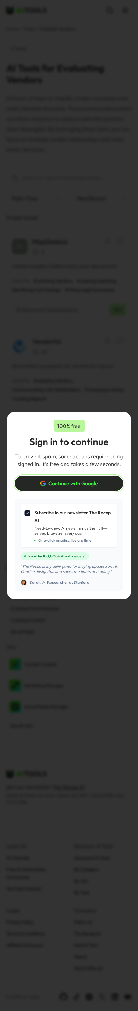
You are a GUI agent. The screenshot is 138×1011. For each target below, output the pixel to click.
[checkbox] (27, 513)
